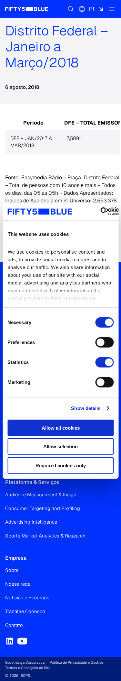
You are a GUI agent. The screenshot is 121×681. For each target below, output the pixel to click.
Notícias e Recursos (27, 597)
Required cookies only (60, 465)
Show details (85, 408)
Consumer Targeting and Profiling (42, 508)
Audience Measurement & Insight (41, 494)
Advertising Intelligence (31, 522)
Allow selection (60, 446)
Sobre (11, 570)
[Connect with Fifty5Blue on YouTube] (22, 641)
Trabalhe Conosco (25, 611)
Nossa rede (17, 584)
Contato (14, 625)
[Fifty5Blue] (26, 9)
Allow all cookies (61, 427)
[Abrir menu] (112, 9)
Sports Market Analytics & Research (45, 536)
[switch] (104, 342)
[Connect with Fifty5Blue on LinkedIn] (9, 641)
